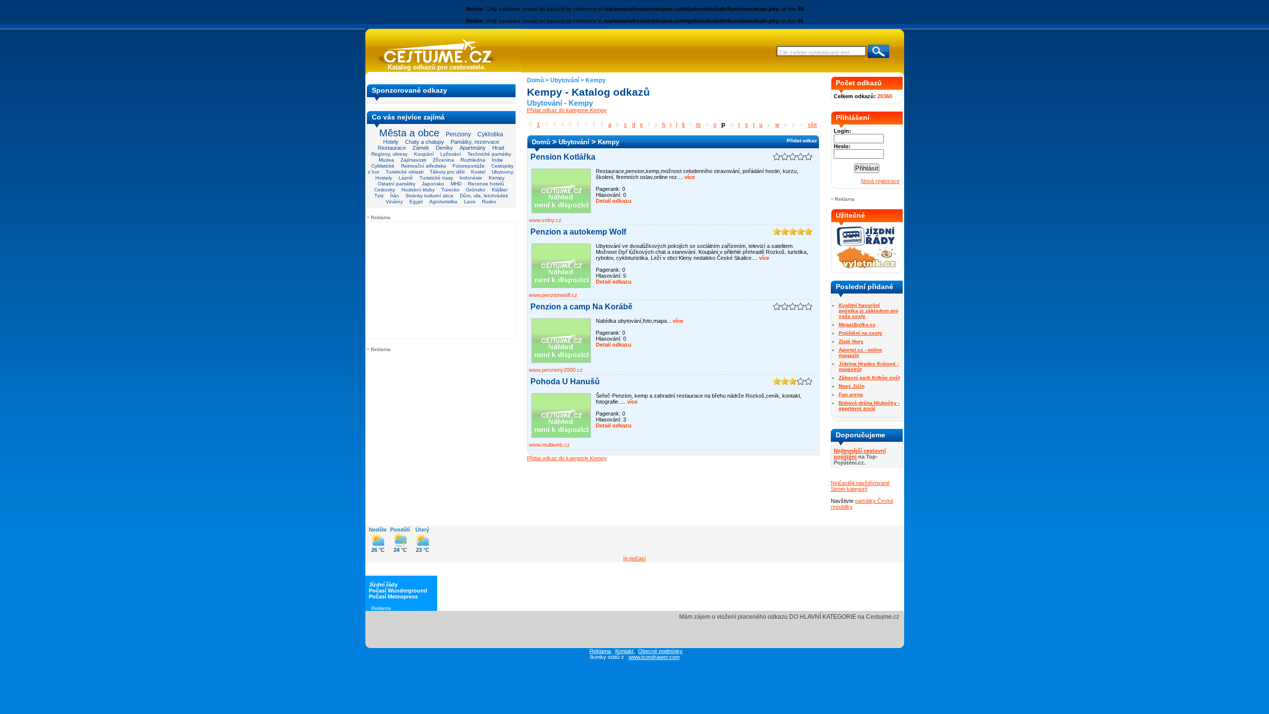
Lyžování (450, 154)
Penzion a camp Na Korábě (581, 306)
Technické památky (489, 154)
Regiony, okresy (389, 154)
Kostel (478, 172)
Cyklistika (490, 134)
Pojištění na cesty (860, 333)
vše (812, 124)
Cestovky (384, 189)
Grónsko (475, 189)
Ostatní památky (396, 183)
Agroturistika (443, 201)
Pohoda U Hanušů (565, 381)
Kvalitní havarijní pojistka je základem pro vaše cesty (868, 310)
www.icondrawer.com (654, 657)
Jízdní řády (383, 585)
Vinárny (394, 201)
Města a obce (409, 132)
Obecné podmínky (660, 651)
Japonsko (433, 183)
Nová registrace (880, 181)
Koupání (424, 154)
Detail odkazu (614, 201)
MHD (456, 183)
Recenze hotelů (486, 183)
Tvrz (379, 195)
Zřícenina (443, 160)
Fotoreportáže (469, 166)
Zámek (420, 148)
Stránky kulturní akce (429, 195)
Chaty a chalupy (424, 142)
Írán (394, 195)
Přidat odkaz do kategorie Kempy (567, 110)
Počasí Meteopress (393, 596)
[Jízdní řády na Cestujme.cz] (866, 245)
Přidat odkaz (802, 140)
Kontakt (624, 651)
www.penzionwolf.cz (553, 295)
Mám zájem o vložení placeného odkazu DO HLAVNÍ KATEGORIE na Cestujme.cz (789, 616)
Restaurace (392, 148)
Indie (497, 160)
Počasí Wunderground (398, 591)
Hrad (498, 148)
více (689, 177)
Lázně (406, 177)
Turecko (450, 189)
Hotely (391, 142)
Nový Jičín (852, 386)
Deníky (444, 148)
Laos (469, 201)
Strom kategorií (849, 489)
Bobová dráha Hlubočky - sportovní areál (869, 405)
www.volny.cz (545, 220)
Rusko (489, 201)
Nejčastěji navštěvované (860, 483)
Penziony (458, 134)
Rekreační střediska (423, 166)
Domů (535, 80)
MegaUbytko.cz (857, 324)
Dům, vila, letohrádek (484, 195)
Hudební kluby (418, 189)
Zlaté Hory (851, 341)
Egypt (416, 201)
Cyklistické (383, 166)
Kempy (497, 177)
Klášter (500, 189)
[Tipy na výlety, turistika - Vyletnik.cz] (866, 266)
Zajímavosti (413, 160)
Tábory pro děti (447, 172)
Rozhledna (473, 160)
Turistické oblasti (404, 172)
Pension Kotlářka (562, 157)
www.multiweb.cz (549, 445)
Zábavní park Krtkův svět (869, 377)
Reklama (600, 651)
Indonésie (471, 177)
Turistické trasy (436, 177)
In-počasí (634, 558)
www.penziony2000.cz (556, 370)
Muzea (386, 160)
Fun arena (851, 394)
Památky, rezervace (475, 142)
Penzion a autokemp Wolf (578, 232)
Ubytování (564, 80)
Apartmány (473, 148)
